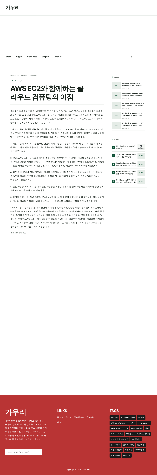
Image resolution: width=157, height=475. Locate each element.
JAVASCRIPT (116, 428)
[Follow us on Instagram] (145, 57)
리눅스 (120, 434)
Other (56, 57)
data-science (144, 423)
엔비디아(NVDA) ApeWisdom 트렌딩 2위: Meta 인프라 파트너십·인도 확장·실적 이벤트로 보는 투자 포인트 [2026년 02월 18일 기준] (133, 94)
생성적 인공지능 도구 (119, 439)
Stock (8, 57)
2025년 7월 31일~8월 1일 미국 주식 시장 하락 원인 (126, 156)
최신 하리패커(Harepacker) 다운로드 (125, 147)
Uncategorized (17, 81)
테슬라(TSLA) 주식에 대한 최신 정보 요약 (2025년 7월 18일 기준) (126, 173)
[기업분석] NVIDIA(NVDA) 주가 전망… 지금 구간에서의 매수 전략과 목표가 (133, 104)
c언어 (133, 423)
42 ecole (114, 417)
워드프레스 (115, 445)
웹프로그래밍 (128, 445)
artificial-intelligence (119, 423)
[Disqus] (57, 283)
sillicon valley (136, 428)
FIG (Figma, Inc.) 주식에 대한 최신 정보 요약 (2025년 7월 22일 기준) (126, 181)
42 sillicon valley (128, 417)
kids (126, 428)
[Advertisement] (78, 34)
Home (60, 417)
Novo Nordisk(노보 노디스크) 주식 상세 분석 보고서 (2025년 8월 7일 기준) (126, 164)
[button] (131, 56)
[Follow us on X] (140, 57)
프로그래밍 (139, 450)
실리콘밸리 (136, 439)
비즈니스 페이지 (143, 434)
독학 (112, 434)
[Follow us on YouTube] (150, 57)
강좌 (147, 428)
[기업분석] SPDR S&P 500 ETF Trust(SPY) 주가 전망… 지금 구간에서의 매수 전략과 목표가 (133, 114)
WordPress (32, 57)
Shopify (45, 57)
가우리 (12, 7)
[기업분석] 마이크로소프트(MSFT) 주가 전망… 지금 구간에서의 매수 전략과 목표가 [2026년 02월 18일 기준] (133, 85)
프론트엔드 (115, 455)
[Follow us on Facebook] (135, 57)
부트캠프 (129, 434)
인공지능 (140, 445)
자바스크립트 (116, 450)
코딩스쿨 (128, 450)
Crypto (19, 57)
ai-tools (141, 417)
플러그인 (126, 455)
